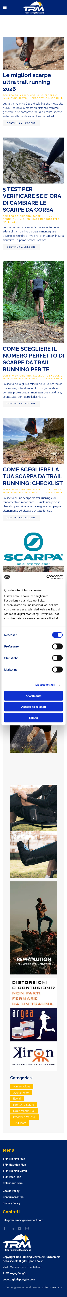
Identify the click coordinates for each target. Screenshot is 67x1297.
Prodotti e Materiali (47, 98)
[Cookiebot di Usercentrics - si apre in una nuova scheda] (47, 577)
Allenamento (21, 1092)
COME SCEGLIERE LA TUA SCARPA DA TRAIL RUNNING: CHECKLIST (33, 476)
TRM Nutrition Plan (14, 1164)
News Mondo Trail (24, 1110)
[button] (5, 7)
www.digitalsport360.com (19, 1279)
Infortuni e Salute (23, 1104)
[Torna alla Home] (33, 7)
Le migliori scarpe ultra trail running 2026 (27, 82)
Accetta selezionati (33, 706)
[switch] (57, 646)
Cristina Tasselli (32, 216)
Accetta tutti (34, 695)
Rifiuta (33, 717)
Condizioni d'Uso (13, 1197)
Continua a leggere (21, 123)
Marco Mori (28, 95)
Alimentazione (21, 1086)
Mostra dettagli (45, 684)
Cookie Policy (11, 1190)
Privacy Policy (11, 1203)
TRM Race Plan (12, 1176)
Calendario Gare (13, 1183)
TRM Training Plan (14, 1158)
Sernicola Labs (53, 1287)
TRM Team (19, 1122)
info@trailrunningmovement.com (23, 1220)
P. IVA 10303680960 (15, 1273)
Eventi (17, 1098)
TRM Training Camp (15, 1170)
